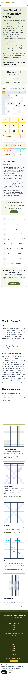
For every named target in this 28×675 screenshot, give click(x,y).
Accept (4, 672)
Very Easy (14, 635)
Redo (21, 140)
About (14, 625)
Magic (14, 648)
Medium (14, 639)
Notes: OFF (8, 154)
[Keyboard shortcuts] (10, 88)
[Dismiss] (25, 9)
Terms (14, 629)
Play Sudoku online (14, 623)
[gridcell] (3, 92)
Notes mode (8, 136)
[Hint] (5, 150)
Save (20, 154)
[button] (16, 82)
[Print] (23, 150)
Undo (8, 140)
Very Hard (14, 644)
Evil (14, 646)
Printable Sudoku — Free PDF (14, 633)
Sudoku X (14, 650)
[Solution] (11, 150)
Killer (14, 652)
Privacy (14, 627)
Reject (10, 672)
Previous (11, 78)
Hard (14, 642)
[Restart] (17, 150)
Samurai (14, 654)
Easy (14, 637)
